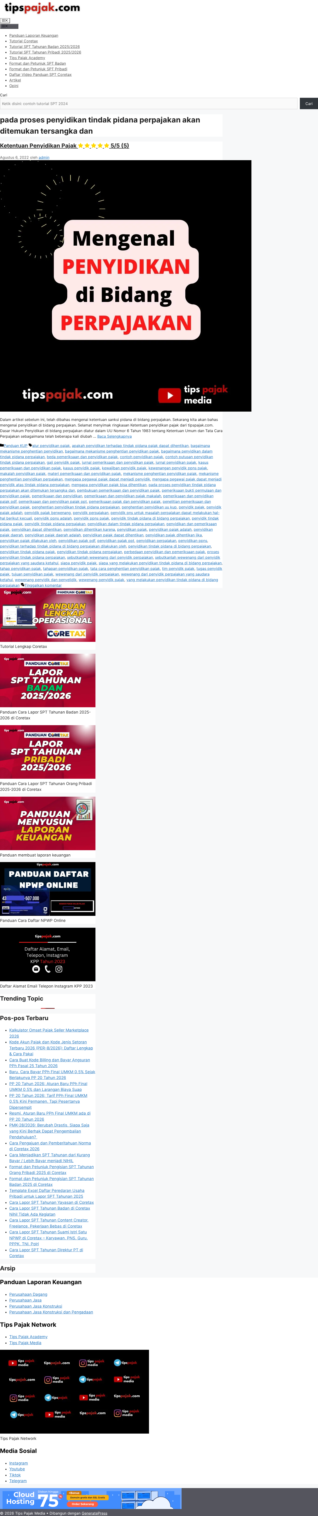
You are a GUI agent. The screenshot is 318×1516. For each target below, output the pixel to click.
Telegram (18, 1481)
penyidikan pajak (132, 529)
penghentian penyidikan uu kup (149, 507)
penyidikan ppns (192, 540)
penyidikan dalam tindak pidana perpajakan (126, 523)
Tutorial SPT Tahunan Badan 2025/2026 (44, 46)
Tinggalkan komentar (43, 585)
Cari (3, 95)
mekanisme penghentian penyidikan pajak (160, 473)
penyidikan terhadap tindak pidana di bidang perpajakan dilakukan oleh (63, 546)
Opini (13, 85)
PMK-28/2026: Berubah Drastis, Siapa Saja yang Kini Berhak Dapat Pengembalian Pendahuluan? (49, 1131)
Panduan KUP (15, 445)
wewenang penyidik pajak (101, 579)
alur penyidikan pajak (51, 445)
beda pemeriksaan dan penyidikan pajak (82, 456)
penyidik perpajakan (90, 512)
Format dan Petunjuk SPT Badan (37, 63)
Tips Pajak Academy (27, 57)
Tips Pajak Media (25, 1342)
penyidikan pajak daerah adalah (53, 535)
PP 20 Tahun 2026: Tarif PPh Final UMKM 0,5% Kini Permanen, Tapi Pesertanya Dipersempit (48, 1101)
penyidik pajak (191, 507)
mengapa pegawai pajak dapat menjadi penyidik (107, 479)
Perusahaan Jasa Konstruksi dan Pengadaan (51, 1312)
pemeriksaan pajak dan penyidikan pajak (125, 501)
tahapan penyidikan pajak (65, 568)
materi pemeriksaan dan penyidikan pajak (84, 473)
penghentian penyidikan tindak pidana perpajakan (76, 507)
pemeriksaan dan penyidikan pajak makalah (122, 496)
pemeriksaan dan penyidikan (57, 496)
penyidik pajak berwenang (47, 512)
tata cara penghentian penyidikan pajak (125, 568)
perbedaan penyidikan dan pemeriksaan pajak (164, 551)
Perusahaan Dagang (28, 1294)
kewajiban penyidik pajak (124, 468)
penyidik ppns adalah (53, 518)
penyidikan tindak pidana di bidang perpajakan (169, 546)
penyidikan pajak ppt (115, 540)
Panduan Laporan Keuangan (33, 35)
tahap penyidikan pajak (20, 568)
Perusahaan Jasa (25, 1300)
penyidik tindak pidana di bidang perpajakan (150, 518)
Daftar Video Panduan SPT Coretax (40, 74)
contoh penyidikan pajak (141, 456)
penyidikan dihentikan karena (89, 529)
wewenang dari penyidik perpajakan (87, 574)
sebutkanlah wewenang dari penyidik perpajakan (110, 557)
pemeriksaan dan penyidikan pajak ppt (53, 501)
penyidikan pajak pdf (76, 540)
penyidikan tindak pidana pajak (27, 551)
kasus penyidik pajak (81, 468)
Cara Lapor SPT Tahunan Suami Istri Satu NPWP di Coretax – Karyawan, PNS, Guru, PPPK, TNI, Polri (48, 1238)
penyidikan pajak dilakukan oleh (28, 540)
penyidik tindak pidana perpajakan (55, 523)
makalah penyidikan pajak (23, 473)
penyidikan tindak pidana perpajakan (89, 551)
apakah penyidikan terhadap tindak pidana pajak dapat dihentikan (130, 445)
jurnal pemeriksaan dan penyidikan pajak (118, 462)
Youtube (17, 1469)
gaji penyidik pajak (63, 462)
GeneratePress (94, 1513)
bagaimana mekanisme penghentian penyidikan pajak (112, 451)
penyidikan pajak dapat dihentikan (113, 535)
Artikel (15, 80)
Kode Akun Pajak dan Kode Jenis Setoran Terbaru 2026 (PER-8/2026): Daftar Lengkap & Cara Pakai (51, 1048)
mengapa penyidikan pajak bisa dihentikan (108, 484)
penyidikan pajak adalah (170, 529)
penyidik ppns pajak (91, 518)
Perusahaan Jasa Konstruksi (35, 1306)
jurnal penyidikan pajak (176, 462)
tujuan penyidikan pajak (32, 574)
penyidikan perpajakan (156, 540)
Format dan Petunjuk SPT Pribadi (38, 69)
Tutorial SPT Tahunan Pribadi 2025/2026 (45, 52)
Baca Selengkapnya (114, 436)
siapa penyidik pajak (79, 563)
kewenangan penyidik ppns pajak (178, 468)
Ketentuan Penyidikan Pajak (64, 145)
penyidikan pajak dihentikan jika (173, 535)
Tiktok (15, 1475)
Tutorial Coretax (23, 41)
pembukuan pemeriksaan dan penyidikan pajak (118, 490)
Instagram (18, 1463)
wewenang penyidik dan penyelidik (46, 579)
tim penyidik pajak (178, 568)
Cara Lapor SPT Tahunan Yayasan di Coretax (51, 1202)
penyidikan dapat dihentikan (36, 529)
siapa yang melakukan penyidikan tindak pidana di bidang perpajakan (160, 563)
